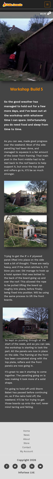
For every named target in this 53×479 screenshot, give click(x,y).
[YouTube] (40, 466)
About (26, 439)
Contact (26, 447)
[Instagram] (23, 466)
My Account (26, 451)
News (26, 435)
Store (26, 443)
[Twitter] (15, 466)
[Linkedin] (32, 466)
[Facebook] (6, 466)
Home (26, 431)
